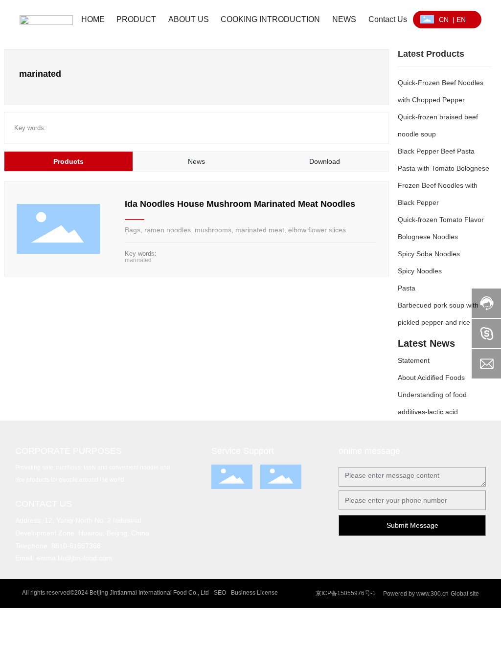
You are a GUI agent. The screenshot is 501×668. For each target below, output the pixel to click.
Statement (414, 360)
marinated (138, 260)
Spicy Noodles (420, 271)
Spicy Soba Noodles (429, 254)
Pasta (406, 288)
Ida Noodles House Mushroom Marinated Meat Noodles (240, 204)
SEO (220, 592)
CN (444, 19)
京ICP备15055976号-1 (346, 593)
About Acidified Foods (431, 377)
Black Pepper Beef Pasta (436, 151)
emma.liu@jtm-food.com (74, 558)
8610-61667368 (76, 546)
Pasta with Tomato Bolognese (443, 168)
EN (461, 19)
